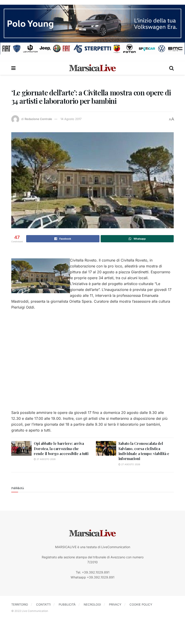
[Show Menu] (13, 68)
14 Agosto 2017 (70, 119)
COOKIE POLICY (141, 604)
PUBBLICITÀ (67, 604)
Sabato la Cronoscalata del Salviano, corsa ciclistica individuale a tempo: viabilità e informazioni (143, 451)
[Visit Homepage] (92, 68)
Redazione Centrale (38, 119)
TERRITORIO (19, 604)
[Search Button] (171, 68)
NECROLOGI (92, 604)
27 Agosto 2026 (46, 459)
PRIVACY (115, 604)
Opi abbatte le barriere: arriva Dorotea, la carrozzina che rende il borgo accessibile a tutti (61, 448)
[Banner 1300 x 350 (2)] (92, 29)
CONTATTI (43, 604)
